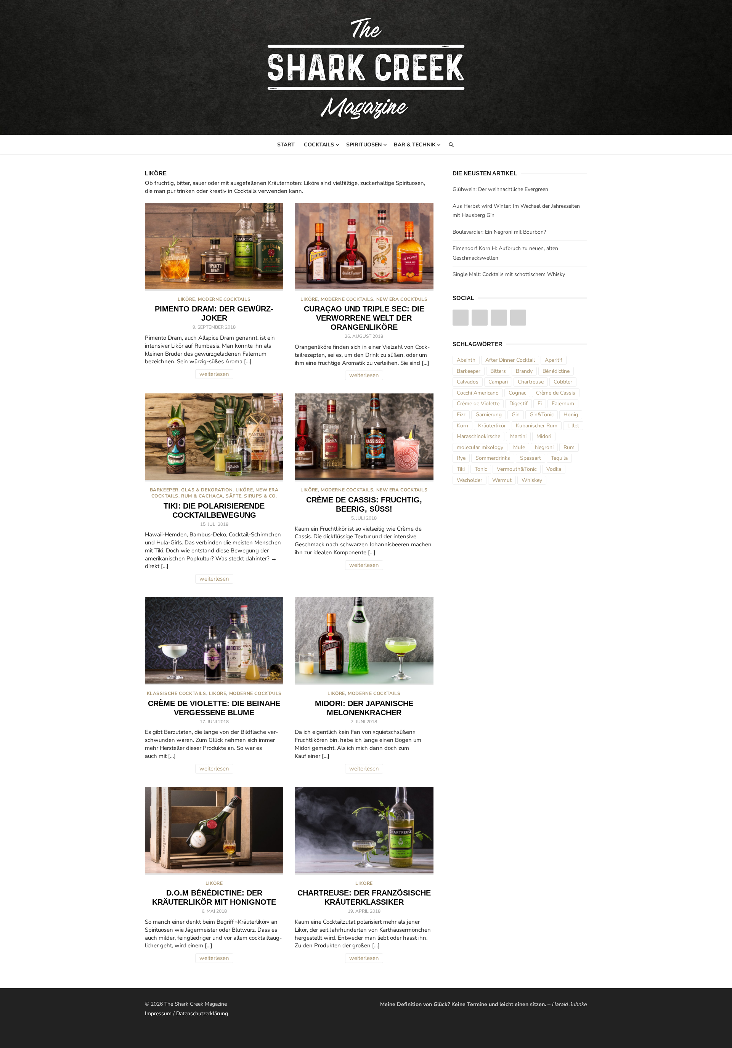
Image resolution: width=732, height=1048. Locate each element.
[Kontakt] (518, 318)
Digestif (518, 403)
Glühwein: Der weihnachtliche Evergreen (500, 189)
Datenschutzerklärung (202, 1013)
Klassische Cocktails (176, 693)
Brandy (524, 371)
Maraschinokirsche (478, 436)
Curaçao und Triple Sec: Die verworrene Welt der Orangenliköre (364, 318)
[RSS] (499, 318)
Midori (543, 436)
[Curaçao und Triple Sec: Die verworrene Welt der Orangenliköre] (364, 247)
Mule (519, 447)
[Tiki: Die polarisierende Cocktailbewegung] (214, 437)
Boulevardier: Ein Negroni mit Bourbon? (499, 232)
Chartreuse (531, 381)
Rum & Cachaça (202, 496)
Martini (518, 436)
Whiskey (532, 480)
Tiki (461, 469)
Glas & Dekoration (207, 490)
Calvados (467, 381)
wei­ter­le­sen (214, 374)
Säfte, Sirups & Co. (251, 496)
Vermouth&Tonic (516, 469)
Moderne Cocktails (224, 299)
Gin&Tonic (542, 414)
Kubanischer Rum (536, 425)
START (286, 144)
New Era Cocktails (402, 299)
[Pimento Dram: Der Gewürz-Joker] (214, 247)
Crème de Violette (478, 403)
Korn (462, 425)
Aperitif (553, 360)
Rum (569, 447)
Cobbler (563, 381)
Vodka (553, 469)
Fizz (461, 414)
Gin (516, 414)
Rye (461, 458)
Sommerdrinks (492, 458)
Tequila (559, 458)
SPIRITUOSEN (364, 144)
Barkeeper (164, 490)
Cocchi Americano (478, 392)
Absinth (466, 360)
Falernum (563, 403)
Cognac (517, 392)
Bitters (498, 371)
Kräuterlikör (492, 425)
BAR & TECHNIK (414, 144)
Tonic (481, 469)
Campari (498, 381)
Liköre (186, 299)
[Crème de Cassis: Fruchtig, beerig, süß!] (364, 437)
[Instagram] (461, 318)
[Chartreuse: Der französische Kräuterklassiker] (364, 831)
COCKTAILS (319, 144)
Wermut (502, 480)
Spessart (530, 458)
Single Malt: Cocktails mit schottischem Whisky (509, 274)
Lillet (573, 425)
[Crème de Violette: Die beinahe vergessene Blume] (214, 641)
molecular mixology (480, 447)
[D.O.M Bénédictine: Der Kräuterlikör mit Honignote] (214, 831)
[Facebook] (480, 318)
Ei (540, 403)
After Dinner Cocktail (510, 360)
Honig (570, 414)
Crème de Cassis (555, 392)
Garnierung (488, 414)
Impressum (158, 1013)
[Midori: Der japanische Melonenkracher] (364, 641)
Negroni (544, 447)
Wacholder (469, 480)
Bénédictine (556, 371)
